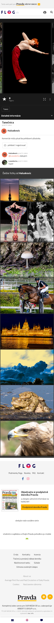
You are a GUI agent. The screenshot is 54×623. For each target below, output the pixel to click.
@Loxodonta (14, 155)
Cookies (16, 584)
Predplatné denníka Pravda (34, 507)
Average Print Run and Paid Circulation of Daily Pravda (27, 580)
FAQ (34, 473)
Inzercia (37, 554)
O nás (16, 554)
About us (27, 576)
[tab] (27, 114)
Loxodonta (13, 161)
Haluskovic (13, 153)
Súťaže (37, 562)
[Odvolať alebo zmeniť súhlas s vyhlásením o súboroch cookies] (43, 596)
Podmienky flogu (15, 473)
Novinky (27, 473)
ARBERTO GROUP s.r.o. (26, 608)
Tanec (5, 109)
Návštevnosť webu (22, 562)
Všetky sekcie (31, 4)
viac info (31, 613)
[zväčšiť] (44, 99)
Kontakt (40, 473)
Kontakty (26, 554)
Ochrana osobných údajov (27, 567)
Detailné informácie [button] (11, 116)
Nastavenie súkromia (32, 584)
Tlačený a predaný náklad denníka (27, 558)
